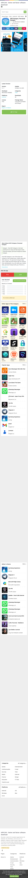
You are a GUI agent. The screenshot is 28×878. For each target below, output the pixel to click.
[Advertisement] (14, 67)
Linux (3, 795)
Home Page (5, 16)
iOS (16, 790)
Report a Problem (6, 107)
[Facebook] (2, 850)
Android (15, 16)
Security (4, 772)
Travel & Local (5, 782)
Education (4, 779)
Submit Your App (5, 847)
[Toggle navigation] (1, 6)
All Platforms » (22, 787)
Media (3, 774)
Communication (6, 769)
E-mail (16, 769)
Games (3, 766)
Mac (16, 793)
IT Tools (17, 779)
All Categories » (22, 763)
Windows (4, 793)
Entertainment (18, 766)
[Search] (25, 12)
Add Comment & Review (19, 280)
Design (17, 777)
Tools (10, 16)
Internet (17, 774)
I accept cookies (14, 876)
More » (24, 303)
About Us (3, 857)
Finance (4, 777)
